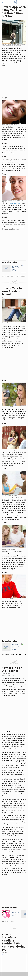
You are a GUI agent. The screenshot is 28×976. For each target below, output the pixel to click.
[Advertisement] (14, 81)
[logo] (14, 2)
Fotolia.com (18, 45)
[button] (2, 2)
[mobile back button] (2, 2)
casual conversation (15, 203)
